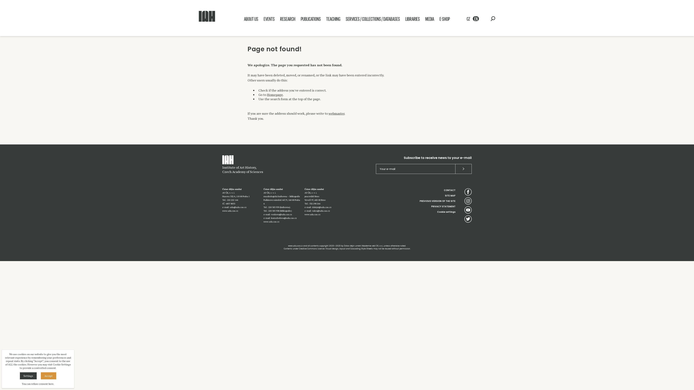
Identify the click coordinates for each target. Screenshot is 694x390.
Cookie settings (446, 211)
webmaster (336, 113)
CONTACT (449, 190)
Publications (311, 18)
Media (429, 18)
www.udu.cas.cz (230, 210)
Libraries (412, 18)
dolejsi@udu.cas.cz (321, 207)
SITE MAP (450, 195)
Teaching (333, 18)
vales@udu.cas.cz (321, 210)
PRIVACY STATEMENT (443, 206)
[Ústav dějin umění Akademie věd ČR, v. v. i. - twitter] (468, 219)
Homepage (275, 94)
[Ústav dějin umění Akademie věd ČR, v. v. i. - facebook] (468, 192)
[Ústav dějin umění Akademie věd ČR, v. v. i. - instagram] (468, 201)
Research (287, 18)
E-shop (445, 18)
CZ (468, 18)
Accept (48, 376)
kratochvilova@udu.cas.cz (284, 218)
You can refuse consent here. (38, 383)
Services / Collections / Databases (373, 18)
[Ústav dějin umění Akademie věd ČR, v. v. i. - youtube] (468, 210)
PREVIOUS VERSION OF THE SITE (437, 201)
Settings (28, 376)
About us (251, 18)
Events (269, 18)
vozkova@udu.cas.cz (281, 214)
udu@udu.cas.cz (238, 207)
